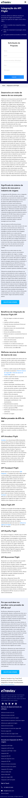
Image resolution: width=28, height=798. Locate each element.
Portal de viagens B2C (6, 731)
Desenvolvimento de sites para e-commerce (11, 736)
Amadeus (3, 440)
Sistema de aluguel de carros (7, 758)
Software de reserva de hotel (7, 715)
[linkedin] (9, 703)
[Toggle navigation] (25, 2)
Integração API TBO (5, 761)
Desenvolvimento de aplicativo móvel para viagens (13, 720)
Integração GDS (5, 753)
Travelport (3, 495)
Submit (14, 77)
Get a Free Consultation (7, 684)
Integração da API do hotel (7, 748)
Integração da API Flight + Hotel (8, 750)
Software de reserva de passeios (8, 764)
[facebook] (3, 703)
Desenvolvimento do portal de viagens (10, 717)
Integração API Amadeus (7, 769)
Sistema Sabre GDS (5, 774)
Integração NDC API (6, 756)
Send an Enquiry (5, 793)
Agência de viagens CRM (6, 777)
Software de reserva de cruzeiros (8, 766)
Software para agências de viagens (9, 723)
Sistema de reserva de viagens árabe (9, 733)
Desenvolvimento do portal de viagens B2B (11, 728)
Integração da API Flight (6, 745)
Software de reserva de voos (7, 712)
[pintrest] (16, 703)
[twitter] (13, 703)
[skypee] (6, 703)
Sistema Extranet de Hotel (7, 725)
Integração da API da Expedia (8, 779)
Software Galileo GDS (6, 771)
